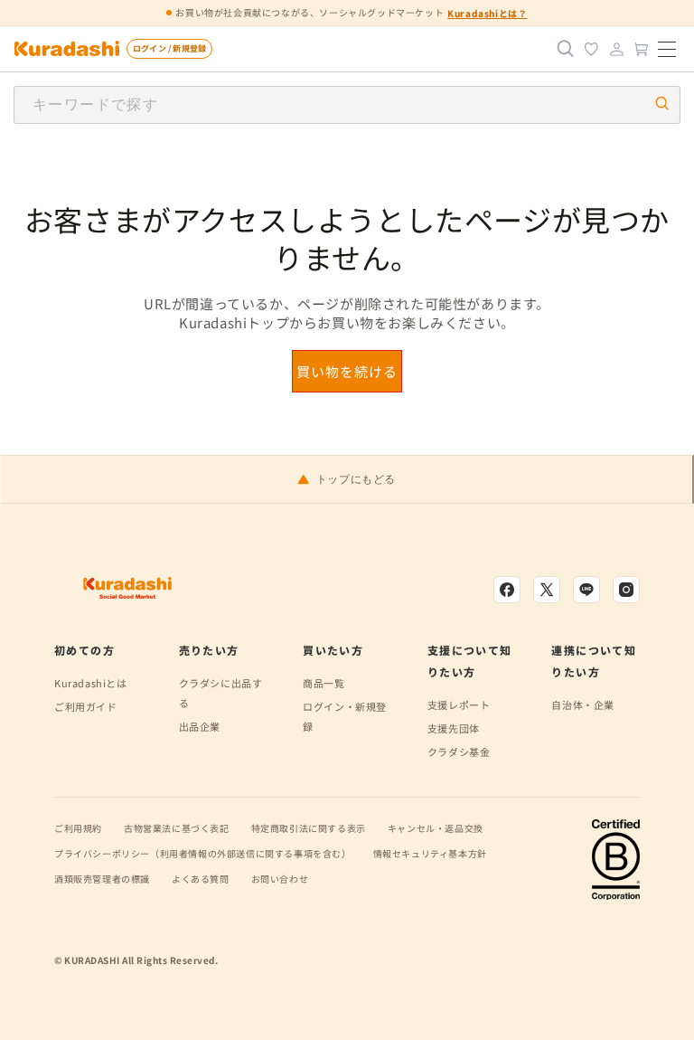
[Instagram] (626, 589)
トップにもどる (356, 479)
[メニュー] (667, 49)
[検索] (565, 49)
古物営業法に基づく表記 (177, 828)
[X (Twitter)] (546, 589)
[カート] (641, 49)
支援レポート (459, 704)
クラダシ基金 (459, 751)
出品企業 (199, 726)
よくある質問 (201, 878)
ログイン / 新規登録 (169, 48)
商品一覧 (323, 683)
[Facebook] (506, 589)
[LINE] (586, 589)
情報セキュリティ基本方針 (430, 853)
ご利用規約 (78, 828)
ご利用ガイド (85, 706)
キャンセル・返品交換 (435, 828)
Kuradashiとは (90, 683)
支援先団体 (453, 728)
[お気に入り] (591, 49)
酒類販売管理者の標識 (102, 878)
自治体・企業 (582, 704)
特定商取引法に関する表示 (308, 828)
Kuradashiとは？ (487, 13)
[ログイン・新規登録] (616, 49)
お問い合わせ (280, 878)
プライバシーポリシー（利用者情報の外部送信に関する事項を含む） (203, 853)
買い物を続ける (347, 371)
